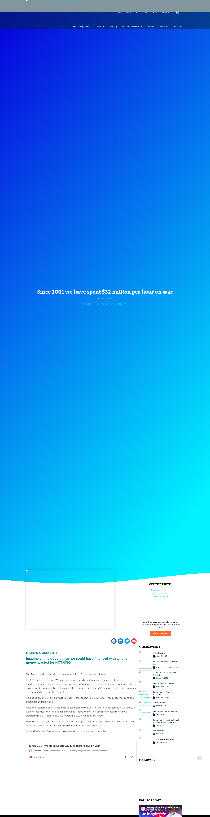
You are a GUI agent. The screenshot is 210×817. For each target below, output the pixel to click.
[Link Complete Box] (160, 654)
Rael (99, 26)
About (175, 26)
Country (154, 12)
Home (87, 303)
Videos (151, 26)
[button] (177, 12)
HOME (120, 12)
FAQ (137, 12)
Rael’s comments (115, 303)
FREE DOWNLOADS (130, 26)
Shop (145, 12)
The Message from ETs (82, 26)
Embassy (113, 26)
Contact (129, 12)
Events (161, 26)
